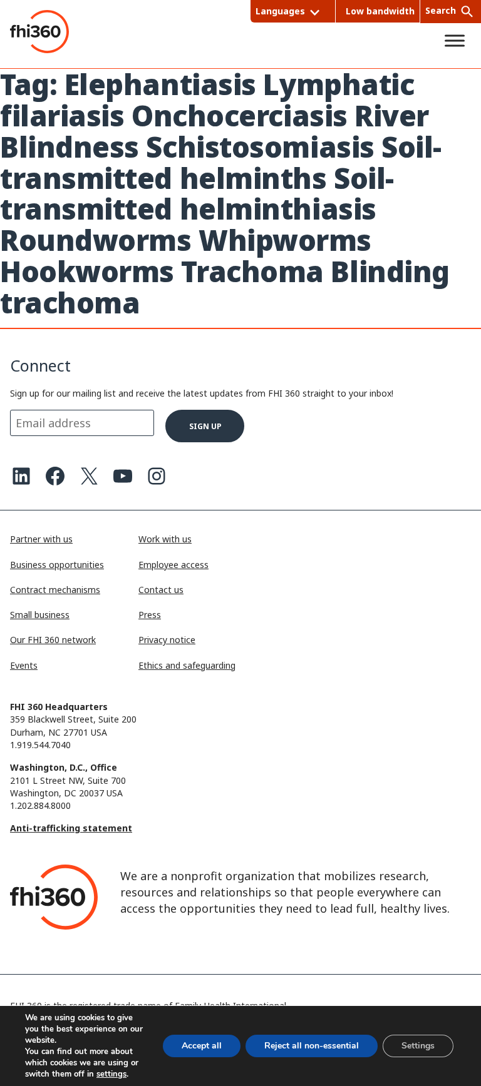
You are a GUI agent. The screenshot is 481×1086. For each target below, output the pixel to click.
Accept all (202, 1046)
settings (111, 1074)
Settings (418, 1046)
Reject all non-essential (311, 1046)
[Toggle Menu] (455, 41)
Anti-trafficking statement (71, 828)
